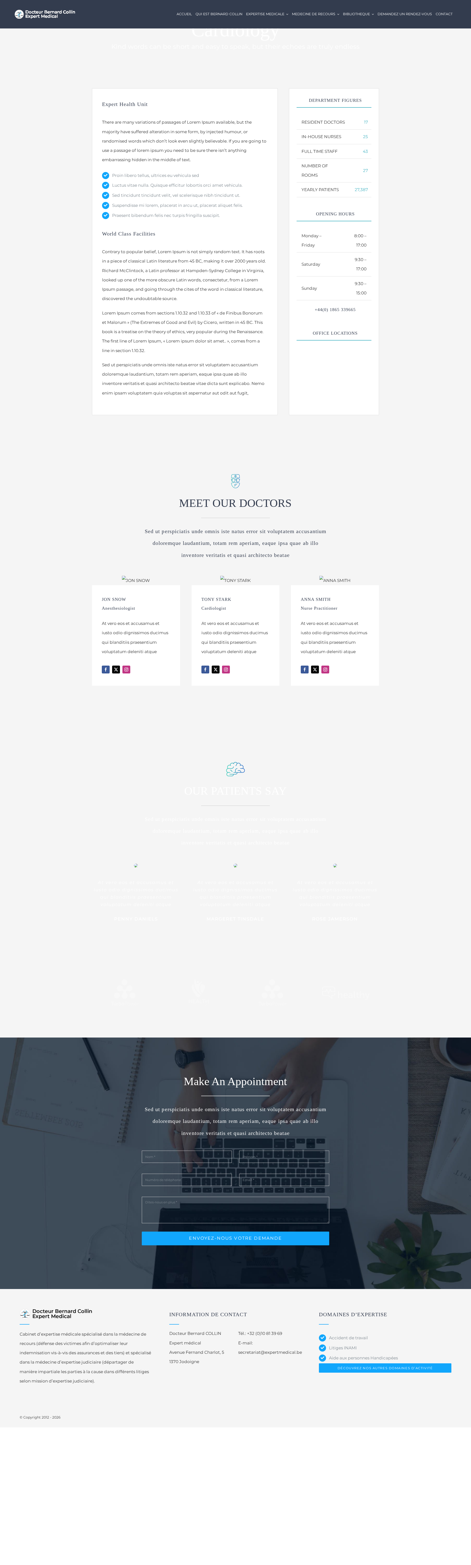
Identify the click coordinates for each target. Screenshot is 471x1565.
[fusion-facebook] (106, 669)
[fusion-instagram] (126, 669)
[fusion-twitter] (116, 669)
